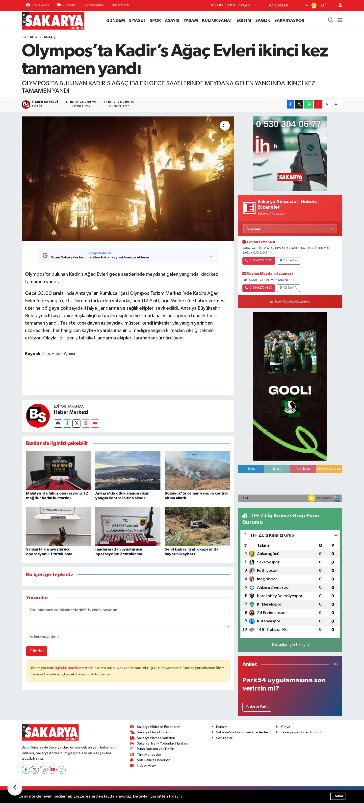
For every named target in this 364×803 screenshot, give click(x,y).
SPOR (155, 20)
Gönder (36, 651)
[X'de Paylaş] (299, 104)
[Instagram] (86, 423)
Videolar (69, 5)
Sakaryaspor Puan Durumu (301, 732)
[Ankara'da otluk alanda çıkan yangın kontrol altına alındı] (127, 470)
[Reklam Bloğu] (290, 153)
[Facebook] (67, 423)
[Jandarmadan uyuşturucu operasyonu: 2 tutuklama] (127, 526)
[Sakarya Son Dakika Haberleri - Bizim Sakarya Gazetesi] (53, 20)
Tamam (338, 796)
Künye (285, 727)
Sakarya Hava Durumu (154, 732)
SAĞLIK (262, 20)
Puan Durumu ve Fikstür (155, 749)
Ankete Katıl (257, 706)
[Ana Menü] (340, 20)
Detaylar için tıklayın (290, 645)
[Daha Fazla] (318, 104)
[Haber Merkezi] (38, 416)
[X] (35, 770)
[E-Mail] (58, 423)
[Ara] (331, 20)
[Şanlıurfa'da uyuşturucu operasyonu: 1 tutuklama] (58, 526)
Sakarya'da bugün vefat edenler (242, 732)
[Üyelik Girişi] (338, 5)
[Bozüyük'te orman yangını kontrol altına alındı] (197, 470)
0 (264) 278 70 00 (260, 260)
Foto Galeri (40, 5)
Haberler (29, 37)
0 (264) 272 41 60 (260, 287)
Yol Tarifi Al (290, 260)
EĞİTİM (243, 20)
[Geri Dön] (14, 788)
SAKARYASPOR (289, 20)
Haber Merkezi (71, 412)
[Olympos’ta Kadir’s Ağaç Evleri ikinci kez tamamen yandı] (128, 178)
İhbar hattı (120, 5)
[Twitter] (76, 423)
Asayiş (50, 37)
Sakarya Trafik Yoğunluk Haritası (162, 743)
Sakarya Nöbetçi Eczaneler (158, 727)
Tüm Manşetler (149, 754)
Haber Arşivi (146, 765)
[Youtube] (95, 423)
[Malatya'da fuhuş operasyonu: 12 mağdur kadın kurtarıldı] (58, 470)
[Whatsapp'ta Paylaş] (308, 104)
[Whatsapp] (61, 770)
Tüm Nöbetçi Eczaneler (292, 301)
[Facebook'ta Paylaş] (290, 104)
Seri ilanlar (224, 738)
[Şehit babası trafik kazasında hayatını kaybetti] (197, 526)
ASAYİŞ (172, 20)
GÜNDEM (115, 20)
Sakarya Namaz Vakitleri (156, 738)
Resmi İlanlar (94, 5)
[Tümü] (335, 664)
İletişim (221, 727)
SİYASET (137, 20)
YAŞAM (190, 20)
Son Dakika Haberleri (153, 760)
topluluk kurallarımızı (71, 668)
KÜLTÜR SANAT (217, 20)
